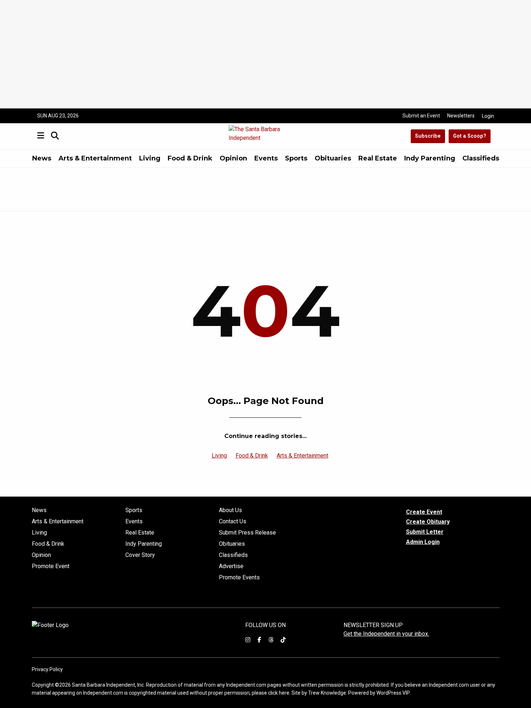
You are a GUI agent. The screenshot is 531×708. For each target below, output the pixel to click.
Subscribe (428, 136)
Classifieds (480, 158)
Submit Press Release (247, 533)
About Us (230, 510)
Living (149, 158)
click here (278, 693)
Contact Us (232, 521)
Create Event (424, 512)
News (41, 158)
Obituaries (333, 158)
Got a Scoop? (469, 136)
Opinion (233, 158)
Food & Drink (190, 158)
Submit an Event (421, 116)
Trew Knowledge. (327, 693)
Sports (296, 158)
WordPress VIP (393, 693)
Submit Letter (425, 531)
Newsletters (461, 116)
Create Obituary (428, 521)
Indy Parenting (429, 158)
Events (266, 158)
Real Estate (377, 158)
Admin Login (423, 542)
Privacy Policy (47, 669)
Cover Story (140, 555)
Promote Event (50, 566)
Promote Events (239, 577)
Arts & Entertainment (95, 158)
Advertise (231, 566)
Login (488, 116)
